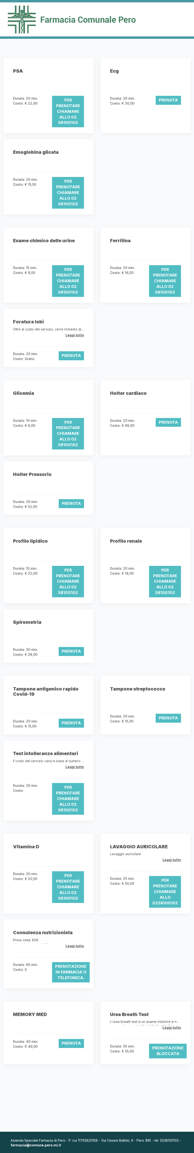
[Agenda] (97, 19)
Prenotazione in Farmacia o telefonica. (71, 972)
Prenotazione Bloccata (168, 1051)
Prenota (168, 100)
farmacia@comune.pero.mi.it (36, 1145)
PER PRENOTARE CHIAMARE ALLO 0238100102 (165, 891)
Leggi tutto (75, 335)
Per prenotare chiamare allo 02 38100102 (68, 111)
